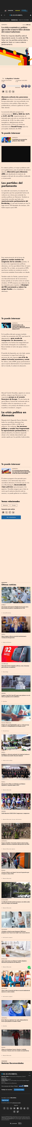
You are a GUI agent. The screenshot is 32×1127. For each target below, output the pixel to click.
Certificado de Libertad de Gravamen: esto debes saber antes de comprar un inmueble (15, 902)
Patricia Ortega (5, 671)
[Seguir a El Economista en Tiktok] (17, 1111)
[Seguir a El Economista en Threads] (14, 1111)
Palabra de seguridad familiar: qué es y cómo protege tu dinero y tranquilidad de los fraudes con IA (15, 725)
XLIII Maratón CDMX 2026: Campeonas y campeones (15, 813)
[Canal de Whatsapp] (29, 967)
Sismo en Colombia (24, 19)
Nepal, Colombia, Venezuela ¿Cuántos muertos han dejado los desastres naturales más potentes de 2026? (15, 843)
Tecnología (4, 929)
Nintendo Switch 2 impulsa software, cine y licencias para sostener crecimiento (15, 666)
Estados (3, 870)
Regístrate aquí (5, 1100)
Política (3, 634)
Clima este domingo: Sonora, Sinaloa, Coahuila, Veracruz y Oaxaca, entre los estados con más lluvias (15, 1050)
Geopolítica (4, 24)
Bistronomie (4, 958)
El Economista (12, 1076)
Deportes (3, 693)
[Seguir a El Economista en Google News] (27, 1108)
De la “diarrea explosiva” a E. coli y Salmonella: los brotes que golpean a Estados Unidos (14, 1020)
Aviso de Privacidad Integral (23, 1080)
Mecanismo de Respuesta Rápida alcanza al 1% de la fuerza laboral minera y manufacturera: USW (15, 607)
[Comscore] (13, 1123)
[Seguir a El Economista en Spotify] (17, 1108)
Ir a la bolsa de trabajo (19, 1089)
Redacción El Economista (7, 878)
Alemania (5, 505)
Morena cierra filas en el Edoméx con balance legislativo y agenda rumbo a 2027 (13, 784)
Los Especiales (4, 663)
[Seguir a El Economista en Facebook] (4, 1108)
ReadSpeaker (17, 87)
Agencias (10, 937)
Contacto (3, 1081)
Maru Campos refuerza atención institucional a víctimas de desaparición (13, 637)
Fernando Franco (6, 730)
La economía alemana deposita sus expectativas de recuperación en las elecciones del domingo (21, 472)
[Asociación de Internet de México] (20, 1124)
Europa (14, 505)
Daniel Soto (5, 701)
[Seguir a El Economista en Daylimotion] (24, 1108)
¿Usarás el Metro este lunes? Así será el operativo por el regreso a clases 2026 (15, 873)
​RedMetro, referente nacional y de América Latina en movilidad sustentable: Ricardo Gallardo (15, 755)
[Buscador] (4, 15)
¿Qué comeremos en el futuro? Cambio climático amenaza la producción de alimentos (14, 961)
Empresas (3, 604)
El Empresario (19, 1076)
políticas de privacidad (16, 1102)
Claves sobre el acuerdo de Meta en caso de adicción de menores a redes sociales (15, 991)
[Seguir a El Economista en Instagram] (21, 1108)
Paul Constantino (19, 819)
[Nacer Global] (23, 1086)
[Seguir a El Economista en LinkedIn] (11, 1108)
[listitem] (3, 86)
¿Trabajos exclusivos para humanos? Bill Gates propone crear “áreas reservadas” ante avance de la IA (15, 932)
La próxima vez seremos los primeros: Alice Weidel (19, 140)
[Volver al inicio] (16, 1074)
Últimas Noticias (5, 19)
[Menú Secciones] (1, 15)
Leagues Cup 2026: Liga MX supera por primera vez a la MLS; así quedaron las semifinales (15, 696)
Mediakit (9, 1079)
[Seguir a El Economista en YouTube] (14, 1108)
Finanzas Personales (6, 722)
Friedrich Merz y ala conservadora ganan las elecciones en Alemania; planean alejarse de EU (21, 327)
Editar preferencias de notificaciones (9, 1083)
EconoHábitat (4, 899)
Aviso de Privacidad (12, 1080)
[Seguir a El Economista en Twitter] (7, 1108)
